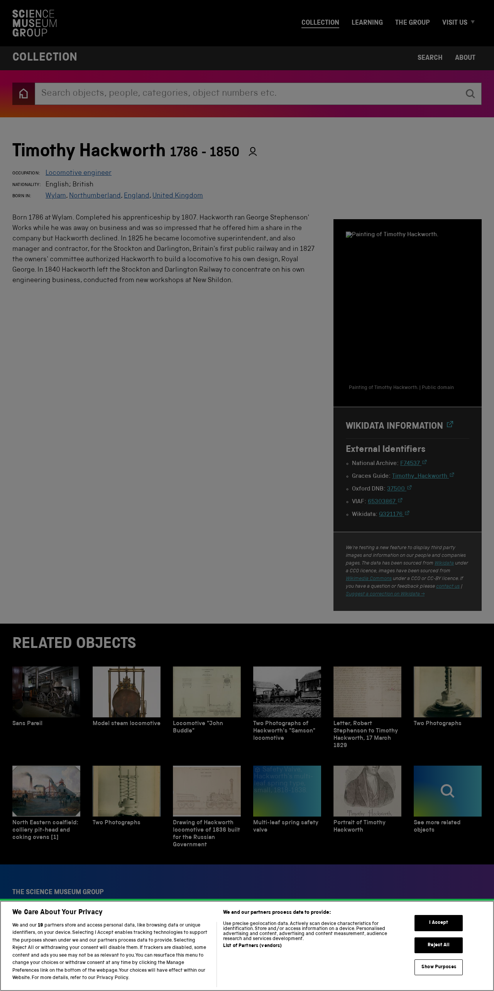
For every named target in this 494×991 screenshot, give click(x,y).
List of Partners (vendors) (252, 946)
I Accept (438, 922)
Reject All (439, 945)
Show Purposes (438, 967)
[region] (247, 946)
